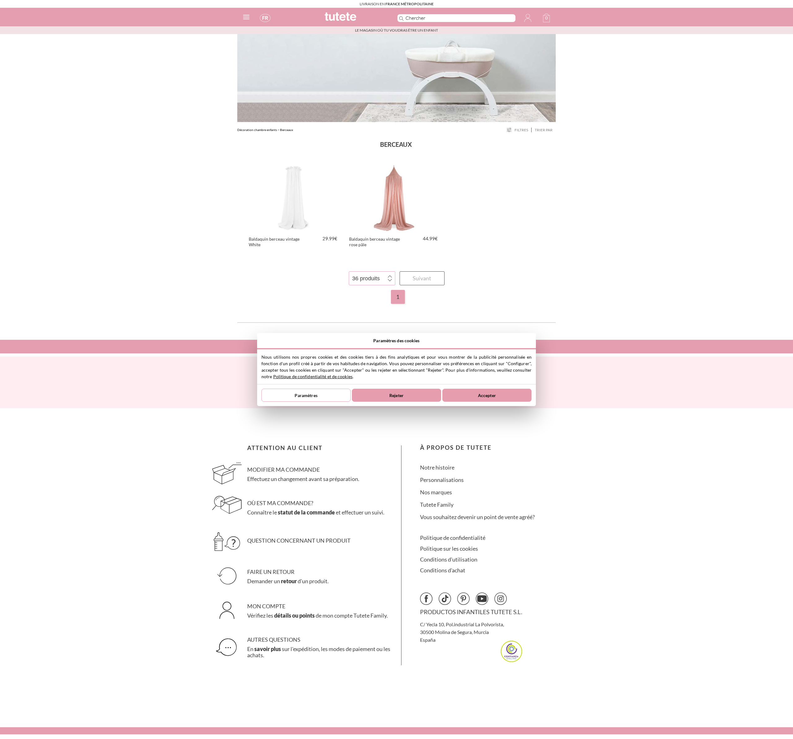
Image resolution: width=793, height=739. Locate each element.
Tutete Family (436, 504)
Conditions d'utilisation (448, 559)
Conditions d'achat (442, 570)
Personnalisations (442, 480)
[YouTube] (482, 599)
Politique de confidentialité (452, 538)
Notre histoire (437, 467)
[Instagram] (500, 599)
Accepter (487, 395)
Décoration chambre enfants (257, 130)
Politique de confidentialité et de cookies (313, 376)
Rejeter (396, 395)
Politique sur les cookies (449, 548)
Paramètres (306, 395)
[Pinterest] (463, 599)
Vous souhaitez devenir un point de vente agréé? (477, 517)
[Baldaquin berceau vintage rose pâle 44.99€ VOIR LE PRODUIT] (394, 197)
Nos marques (436, 492)
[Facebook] (426, 599)
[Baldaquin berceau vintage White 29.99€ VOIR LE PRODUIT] (294, 197)
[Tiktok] (445, 599)
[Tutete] (354, 19)
